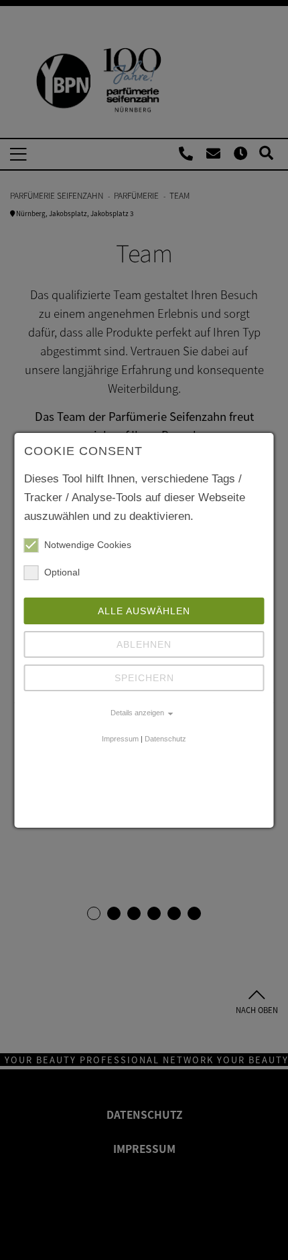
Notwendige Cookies (87, 544)
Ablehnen (144, 644)
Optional (62, 572)
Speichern (144, 677)
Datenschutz (165, 739)
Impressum (120, 739)
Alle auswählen (144, 611)
